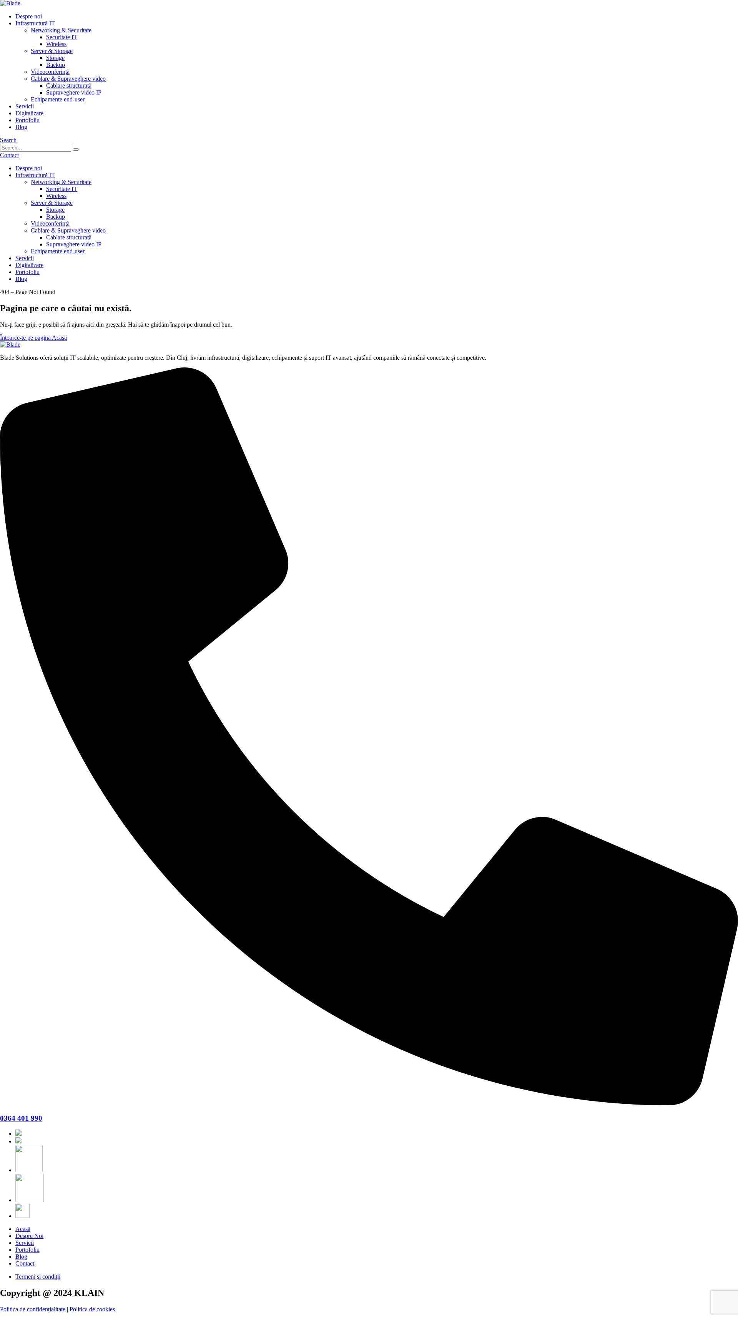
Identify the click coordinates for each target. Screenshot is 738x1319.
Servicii (24, 106)
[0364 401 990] (369, 1103)
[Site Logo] (10, 3)
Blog (21, 127)
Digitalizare (29, 113)
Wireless (56, 44)
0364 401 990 (21, 1118)
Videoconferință (50, 71)
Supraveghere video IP (73, 92)
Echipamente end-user (58, 99)
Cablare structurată (68, 85)
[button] (8, 140)
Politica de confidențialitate (33, 1309)
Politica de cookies (92, 1309)
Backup (55, 64)
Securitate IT (61, 37)
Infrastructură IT (35, 23)
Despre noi (28, 16)
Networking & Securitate (61, 30)
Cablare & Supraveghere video (68, 78)
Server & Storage (52, 51)
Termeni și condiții (37, 1276)
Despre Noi (29, 1236)
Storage (55, 58)
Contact (25, 1263)
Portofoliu (27, 120)
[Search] (76, 149)
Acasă (22, 1229)
